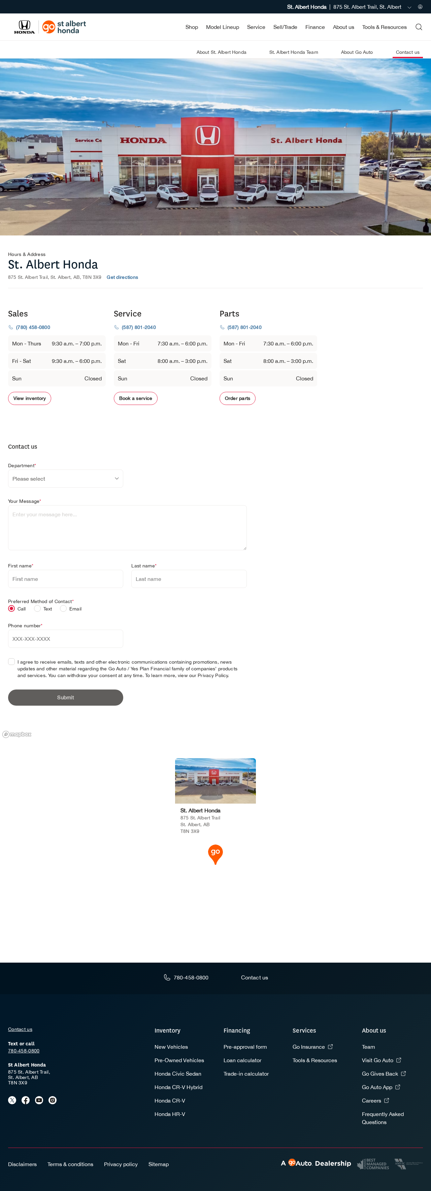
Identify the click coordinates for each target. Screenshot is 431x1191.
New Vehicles (171, 1047)
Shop (192, 27)
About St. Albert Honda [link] (221, 52)
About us (343, 27)
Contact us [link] (408, 52)
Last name (144, 565)
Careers (371, 1100)
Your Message (24, 501)
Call (22, 608)
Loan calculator (242, 1060)
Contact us (20, 1029)
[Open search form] (419, 27)
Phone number (25, 625)
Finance (315, 27)
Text (47, 608)
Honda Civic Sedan (178, 1074)
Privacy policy (121, 1164)
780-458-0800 (23, 1050)
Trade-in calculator (246, 1074)
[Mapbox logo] (17, 734)
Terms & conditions (70, 1164)
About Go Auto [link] (357, 52)
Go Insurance (309, 1047)
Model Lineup (222, 27)
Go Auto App (377, 1087)
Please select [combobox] (28, 479)
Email (75, 608)
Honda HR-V (170, 1114)
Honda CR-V (170, 1100)
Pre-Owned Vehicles (179, 1060)
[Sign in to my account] (420, 6)
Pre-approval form (245, 1047)
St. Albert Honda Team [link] (293, 52)
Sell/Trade (285, 27)
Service (256, 27)
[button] (215, 854)
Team (368, 1047)
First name (20, 565)
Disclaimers (22, 1164)
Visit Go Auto (377, 1060)
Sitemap (158, 1164)
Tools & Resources (384, 27)
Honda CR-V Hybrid (178, 1087)
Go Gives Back (380, 1074)
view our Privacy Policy (203, 675)
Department (22, 465)
